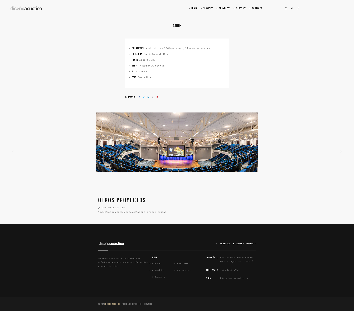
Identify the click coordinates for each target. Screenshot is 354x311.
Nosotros (241, 8)
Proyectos (224, 8)
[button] (13, 151)
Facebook (224, 243)
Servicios (208, 8)
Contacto (257, 8)
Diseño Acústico (112, 304)
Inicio (194, 8)
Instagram (238, 243)
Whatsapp (251, 243)
